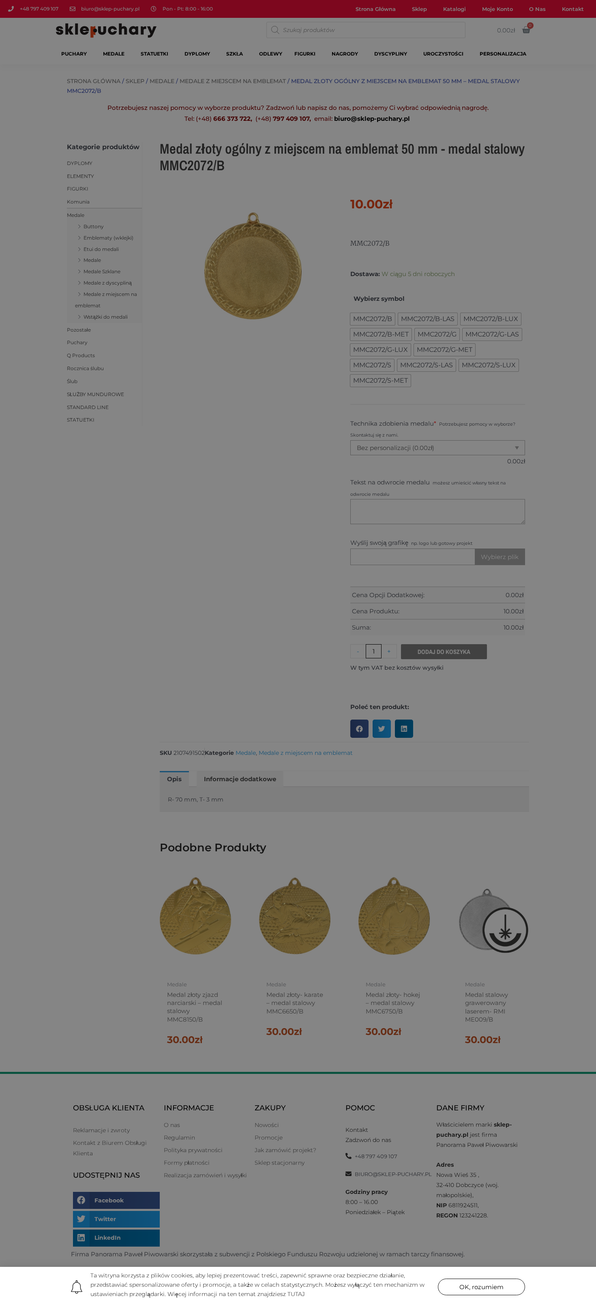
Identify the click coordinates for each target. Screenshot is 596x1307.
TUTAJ (296, 1294)
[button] (481, 1287)
